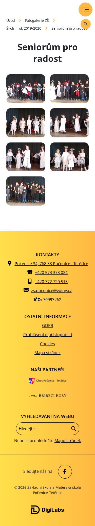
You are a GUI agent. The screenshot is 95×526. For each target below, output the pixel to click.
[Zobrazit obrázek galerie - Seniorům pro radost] (26, 88)
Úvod (10, 20)
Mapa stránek (47, 352)
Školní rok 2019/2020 (23, 28)
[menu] (85, 9)
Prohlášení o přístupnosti (47, 334)
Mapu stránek (67, 440)
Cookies (47, 344)
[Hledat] (73, 428)
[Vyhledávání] (86, 24)
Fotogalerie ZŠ (37, 20)
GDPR (47, 325)
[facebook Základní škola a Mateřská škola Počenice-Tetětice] (63, 472)
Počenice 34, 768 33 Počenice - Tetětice (51, 263)
